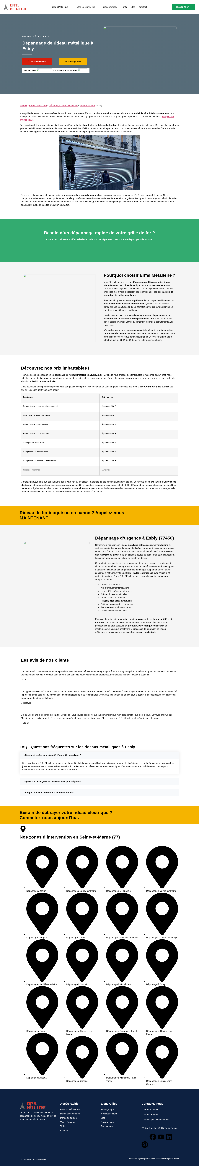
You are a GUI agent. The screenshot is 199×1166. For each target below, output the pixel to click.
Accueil (23, 105)
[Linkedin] (168, 1136)
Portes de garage (68, 1118)
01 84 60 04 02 (182, 7)
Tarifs (124, 7)
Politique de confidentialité (156, 1158)
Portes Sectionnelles (85, 7)
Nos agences (107, 1122)
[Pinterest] (144, 1144)
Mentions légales (136, 1158)
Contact (143, 7)
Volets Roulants (67, 1122)
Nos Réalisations (109, 1114)
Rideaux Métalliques (70, 1109)
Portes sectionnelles (70, 1114)
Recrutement (107, 1126)
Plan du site (174, 1158)
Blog (133, 7)
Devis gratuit (74, 61)
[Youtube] (160, 1136)
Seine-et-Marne (87, 105)
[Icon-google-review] (144, 1136)
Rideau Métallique (59, 7)
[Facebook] (152, 1136)
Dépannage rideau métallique (63, 105)
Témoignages (107, 1109)
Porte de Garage (110, 7)
